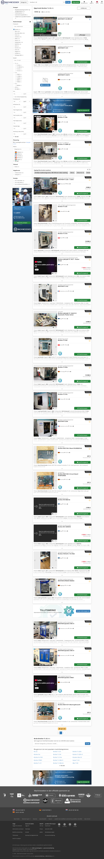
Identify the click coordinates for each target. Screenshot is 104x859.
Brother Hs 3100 (38, 757)
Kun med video (19, 182)
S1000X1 (19, 78)
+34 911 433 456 (19, 812)
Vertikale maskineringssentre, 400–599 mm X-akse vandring (51, 172)
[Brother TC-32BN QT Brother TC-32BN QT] (45, 151)
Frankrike (20, 156)
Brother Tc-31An (57, 757)
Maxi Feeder (17, 819)
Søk (68, 2)
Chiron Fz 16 (80, 172)
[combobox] (22, 149)
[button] (102, 2)
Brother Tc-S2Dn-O (78, 754)
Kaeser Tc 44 (76, 760)
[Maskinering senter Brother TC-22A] (45, 347)
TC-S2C (19, 69)
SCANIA (17, 53)
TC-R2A (19, 65)
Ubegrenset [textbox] (17, 149)
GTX (16, 87)
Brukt (17, 166)
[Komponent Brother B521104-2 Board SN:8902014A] (45, 455)
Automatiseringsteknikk (21, 14)
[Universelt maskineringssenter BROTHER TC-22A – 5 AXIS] (45, 186)
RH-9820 (17, 89)
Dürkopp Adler (19, 55)
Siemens (18, 36)
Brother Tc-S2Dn (77, 751)
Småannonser (19, 172)
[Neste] (55, 25)
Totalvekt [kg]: (16, 126)
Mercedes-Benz (20, 33)
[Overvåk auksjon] (90, 19)
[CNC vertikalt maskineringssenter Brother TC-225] (45, 213)
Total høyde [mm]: (17, 120)
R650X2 (19, 85)
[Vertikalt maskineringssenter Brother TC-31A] (45, 240)
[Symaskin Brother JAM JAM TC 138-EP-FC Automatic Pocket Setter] (45, 319)
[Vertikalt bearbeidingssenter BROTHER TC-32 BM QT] (45, 25)
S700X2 (19, 81)
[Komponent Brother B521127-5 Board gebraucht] (45, 711)
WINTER (18, 44)
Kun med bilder (19, 180)
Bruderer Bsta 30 (77, 757)
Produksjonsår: (16, 99)
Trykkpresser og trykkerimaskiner (23, 17)
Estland (19, 154)
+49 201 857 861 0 (46, 810)
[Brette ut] (62, 42)
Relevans (84, 8)
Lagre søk (62, 729)
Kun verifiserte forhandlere (22, 184)
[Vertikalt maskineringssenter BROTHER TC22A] (45, 428)
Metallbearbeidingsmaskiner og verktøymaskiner (22, 10)
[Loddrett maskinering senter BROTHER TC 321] (45, 54)
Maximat (35, 819)
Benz (17, 31)
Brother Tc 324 (57, 754)
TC (16, 63)
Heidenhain (19, 42)
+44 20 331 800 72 (20, 810)
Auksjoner (18, 174)
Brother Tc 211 (38, 763)
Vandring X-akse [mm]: (18, 131)
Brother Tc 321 (57, 751)
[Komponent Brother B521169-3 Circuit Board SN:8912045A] (45, 480)
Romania (19, 157)
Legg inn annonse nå (83, 110)
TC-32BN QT (20, 67)
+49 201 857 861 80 (73, 810)
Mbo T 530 (75, 763)
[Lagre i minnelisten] (90, 48)
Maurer (50, 819)
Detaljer (83, 35)
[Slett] (64, 2)
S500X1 (19, 80)
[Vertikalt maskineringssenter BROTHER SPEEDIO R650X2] (45, 587)
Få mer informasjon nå (83, 611)
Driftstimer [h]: (16, 104)
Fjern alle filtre (46, 12)
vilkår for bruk (48, 856)
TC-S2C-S (19, 70)
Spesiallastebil (42, 819)
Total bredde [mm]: (17, 115)
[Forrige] (34, 25)
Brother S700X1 (38, 760)
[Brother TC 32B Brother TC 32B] (45, 124)
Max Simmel (87, 819)
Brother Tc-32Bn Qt (58, 763)
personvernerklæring (39, 856)
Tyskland (20, 152)
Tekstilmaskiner (19, 13)
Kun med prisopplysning (20, 96)
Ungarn (19, 159)
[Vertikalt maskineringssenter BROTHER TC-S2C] (45, 293)
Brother (17, 29)
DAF (17, 46)
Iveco (17, 49)
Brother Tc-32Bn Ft (58, 760)
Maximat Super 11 (26, 819)
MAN (17, 38)
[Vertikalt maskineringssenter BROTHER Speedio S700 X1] (45, 630)
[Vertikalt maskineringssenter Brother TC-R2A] (45, 374)
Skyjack (17, 51)
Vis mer (62, 765)
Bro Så (35, 751)
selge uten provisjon (22, 222)
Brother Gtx (37, 754)
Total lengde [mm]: (17, 110)
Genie (17, 40)
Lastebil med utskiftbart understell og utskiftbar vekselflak (68, 819)
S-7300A (19, 76)
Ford (17, 35)
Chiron (72, 172)
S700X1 (19, 74)
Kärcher (18, 47)
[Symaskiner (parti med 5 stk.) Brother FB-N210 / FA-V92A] (45, 560)
